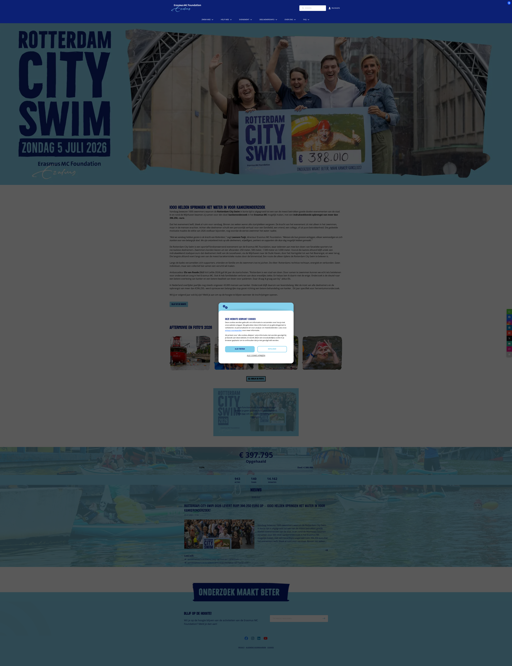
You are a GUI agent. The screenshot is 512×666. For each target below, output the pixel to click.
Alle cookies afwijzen (256, 355)
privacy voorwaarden (233, 330)
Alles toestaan (240, 349)
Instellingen (272, 349)
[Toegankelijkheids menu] (509, 3)
